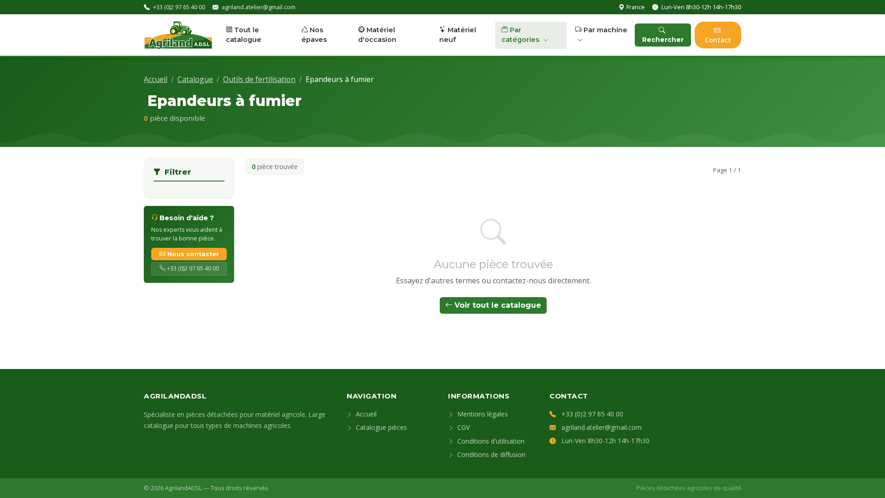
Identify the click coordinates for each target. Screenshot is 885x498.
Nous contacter (193, 254)
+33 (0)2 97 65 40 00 (179, 7)
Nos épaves (314, 35)
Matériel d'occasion (377, 35)
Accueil (155, 79)
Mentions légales (481, 414)
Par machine (605, 30)
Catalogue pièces (380, 427)
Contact (718, 39)
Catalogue (195, 79)
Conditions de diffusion (490, 454)
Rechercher (663, 39)
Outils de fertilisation (259, 79)
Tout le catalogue (243, 35)
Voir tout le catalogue (497, 305)
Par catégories (521, 35)
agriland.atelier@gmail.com (258, 7)
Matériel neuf (457, 35)
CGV (462, 427)
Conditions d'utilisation (490, 441)
